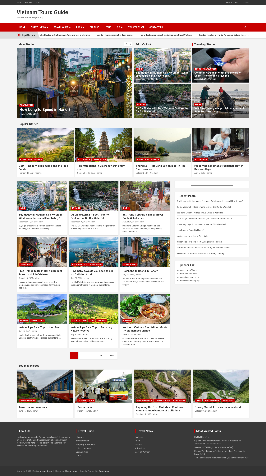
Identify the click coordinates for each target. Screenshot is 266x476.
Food (79, 27)
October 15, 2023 (143, 414)
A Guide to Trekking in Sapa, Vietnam (211, 447)
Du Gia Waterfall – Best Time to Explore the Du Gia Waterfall (162, 110)
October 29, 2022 (201, 115)
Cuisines (127, 321)
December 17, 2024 (144, 79)
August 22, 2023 (201, 79)
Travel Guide (61, 27)
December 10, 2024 (144, 115)
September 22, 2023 (86, 173)
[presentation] (126, 44)
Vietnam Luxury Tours (187, 270)
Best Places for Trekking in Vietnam (248, 35)
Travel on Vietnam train (33, 407)
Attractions (26, 159)
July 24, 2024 (128, 275)
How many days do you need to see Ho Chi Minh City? (92, 272)
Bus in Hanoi (85, 407)
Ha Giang (141, 104)
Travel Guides (37, 105)
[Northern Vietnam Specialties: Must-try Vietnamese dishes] (145, 309)
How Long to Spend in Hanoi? (140, 270)
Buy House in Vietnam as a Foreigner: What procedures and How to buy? (162, 74)
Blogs (198, 69)
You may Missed (29, 365)
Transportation (27, 401)
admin (35, 114)
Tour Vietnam (136, 27)
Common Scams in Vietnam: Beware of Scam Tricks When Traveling (218, 74)
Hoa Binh (155, 159)
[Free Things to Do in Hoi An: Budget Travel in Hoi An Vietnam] (41, 252)
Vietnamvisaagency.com (188, 277)
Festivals (139, 437)
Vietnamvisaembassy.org (188, 280)
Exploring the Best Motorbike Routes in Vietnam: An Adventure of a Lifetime (160, 408)
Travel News (38, 27)
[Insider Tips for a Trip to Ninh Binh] (41, 309)
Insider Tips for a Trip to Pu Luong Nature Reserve (199, 35)
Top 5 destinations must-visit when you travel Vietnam (140, 35)
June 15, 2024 (25, 411)
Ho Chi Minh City (79, 264)
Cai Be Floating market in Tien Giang (89, 35)
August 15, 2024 (26, 278)
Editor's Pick (143, 44)
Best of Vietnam (79, 321)
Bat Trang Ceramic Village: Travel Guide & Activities (142, 216)
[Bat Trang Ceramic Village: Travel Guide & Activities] (145, 196)
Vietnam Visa (82, 452)
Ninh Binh (24, 105)
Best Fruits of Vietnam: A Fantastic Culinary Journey (200, 253)
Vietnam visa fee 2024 (187, 273)
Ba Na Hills (199, 437)
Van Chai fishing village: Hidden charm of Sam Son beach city (219, 110)
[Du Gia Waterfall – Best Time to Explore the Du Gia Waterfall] (93, 196)
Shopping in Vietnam (85, 444)
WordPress (104, 471)
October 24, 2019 (143, 173)
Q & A (235, 2)
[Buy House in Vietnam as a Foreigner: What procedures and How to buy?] (41, 196)
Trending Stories (205, 44)
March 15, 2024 (84, 411)
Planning (101, 321)
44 (101, 355)
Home (227, 2)
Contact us (245, 2)
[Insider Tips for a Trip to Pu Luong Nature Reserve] (93, 309)
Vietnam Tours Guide (42, 12)
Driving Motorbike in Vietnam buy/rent (218, 407)
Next (112, 355)
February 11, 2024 (26, 173)
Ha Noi (126, 208)
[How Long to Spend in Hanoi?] (145, 252)
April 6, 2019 (199, 173)
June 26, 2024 (128, 334)
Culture (94, 27)
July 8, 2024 (76, 334)
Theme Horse (71, 471)
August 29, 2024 (129, 222)
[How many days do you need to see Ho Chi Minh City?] (93, 252)
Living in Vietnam (83, 448)
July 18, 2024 (25, 114)
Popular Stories (28, 124)
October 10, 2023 (202, 411)
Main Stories (27, 44)
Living (108, 27)
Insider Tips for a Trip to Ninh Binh (49, 109)
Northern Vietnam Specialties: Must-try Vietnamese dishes (144, 329)
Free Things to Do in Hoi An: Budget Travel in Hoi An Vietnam (40, 272)
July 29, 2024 (76, 278)
